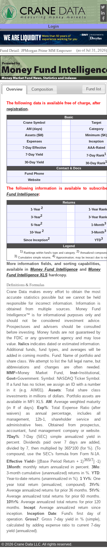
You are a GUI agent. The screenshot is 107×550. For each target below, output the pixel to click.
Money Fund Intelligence (54, 269)
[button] (93, 88)
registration (17, 109)
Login (53, 26)
